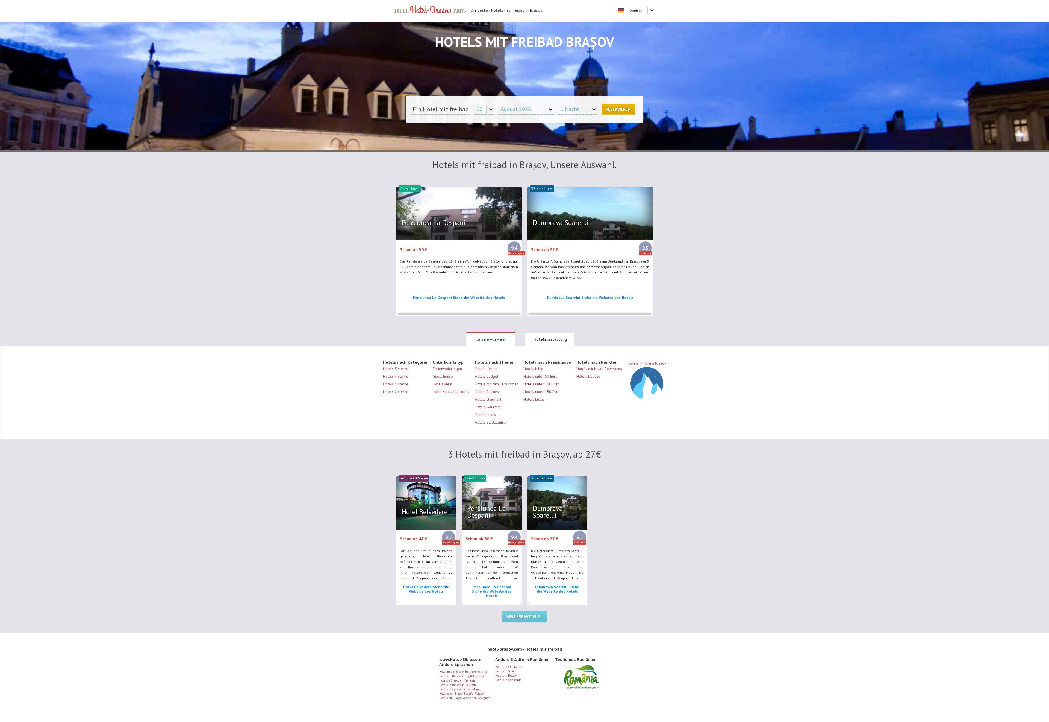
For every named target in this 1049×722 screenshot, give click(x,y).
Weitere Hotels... (524, 616)
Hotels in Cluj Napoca (509, 667)
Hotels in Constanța (508, 680)
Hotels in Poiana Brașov (647, 363)
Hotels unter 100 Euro (541, 384)
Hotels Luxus (485, 414)
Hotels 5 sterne (395, 368)
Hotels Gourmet (488, 406)
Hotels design (486, 368)
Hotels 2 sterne (395, 391)
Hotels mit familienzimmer (496, 384)
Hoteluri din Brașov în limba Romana (463, 672)
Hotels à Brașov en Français (457, 680)
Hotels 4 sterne (395, 376)
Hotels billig (533, 368)
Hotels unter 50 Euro (540, 376)
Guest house (443, 376)
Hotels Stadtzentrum (491, 422)
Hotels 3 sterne (395, 384)
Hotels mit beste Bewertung (599, 368)
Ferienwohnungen (447, 368)
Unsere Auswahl (490, 339)
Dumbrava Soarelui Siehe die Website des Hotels (590, 297)
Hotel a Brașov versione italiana (459, 689)
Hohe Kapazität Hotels (451, 391)
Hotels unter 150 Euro (541, 391)
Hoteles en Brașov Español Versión (462, 693)
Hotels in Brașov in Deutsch (457, 685)
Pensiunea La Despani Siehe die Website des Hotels (459, 297)
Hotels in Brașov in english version (462, 676)
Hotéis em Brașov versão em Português (464, 698)
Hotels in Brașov (506, 675)
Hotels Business (487, 391)
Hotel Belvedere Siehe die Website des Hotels (426, 589)
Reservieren (618, 109)
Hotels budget (486, 376)
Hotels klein (442, 384)
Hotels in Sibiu (505, 671)
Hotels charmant (488, 399)
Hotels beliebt (588, 376)
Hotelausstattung (550, 339)
